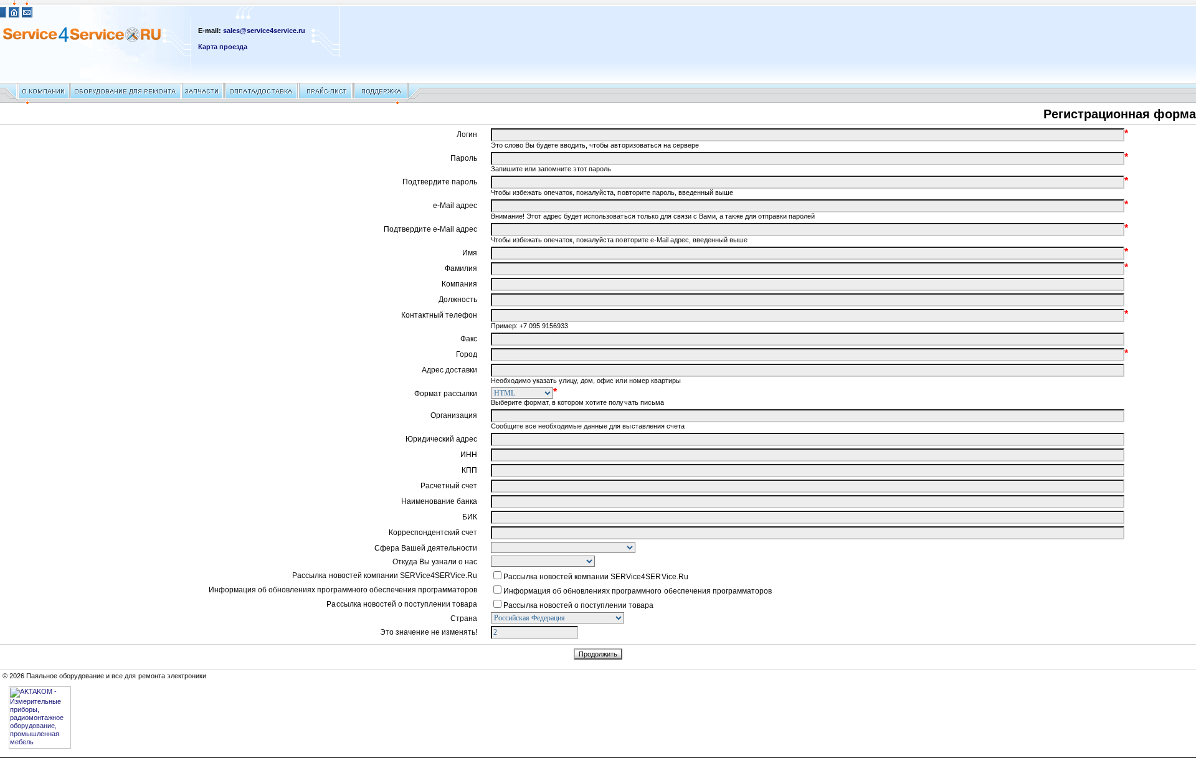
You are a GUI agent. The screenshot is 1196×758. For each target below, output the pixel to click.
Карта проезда (222, 46)
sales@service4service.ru (264, 30)
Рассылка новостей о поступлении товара (578, 605)
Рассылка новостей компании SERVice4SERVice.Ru (595, 576)
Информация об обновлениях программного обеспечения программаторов (637, 591)
